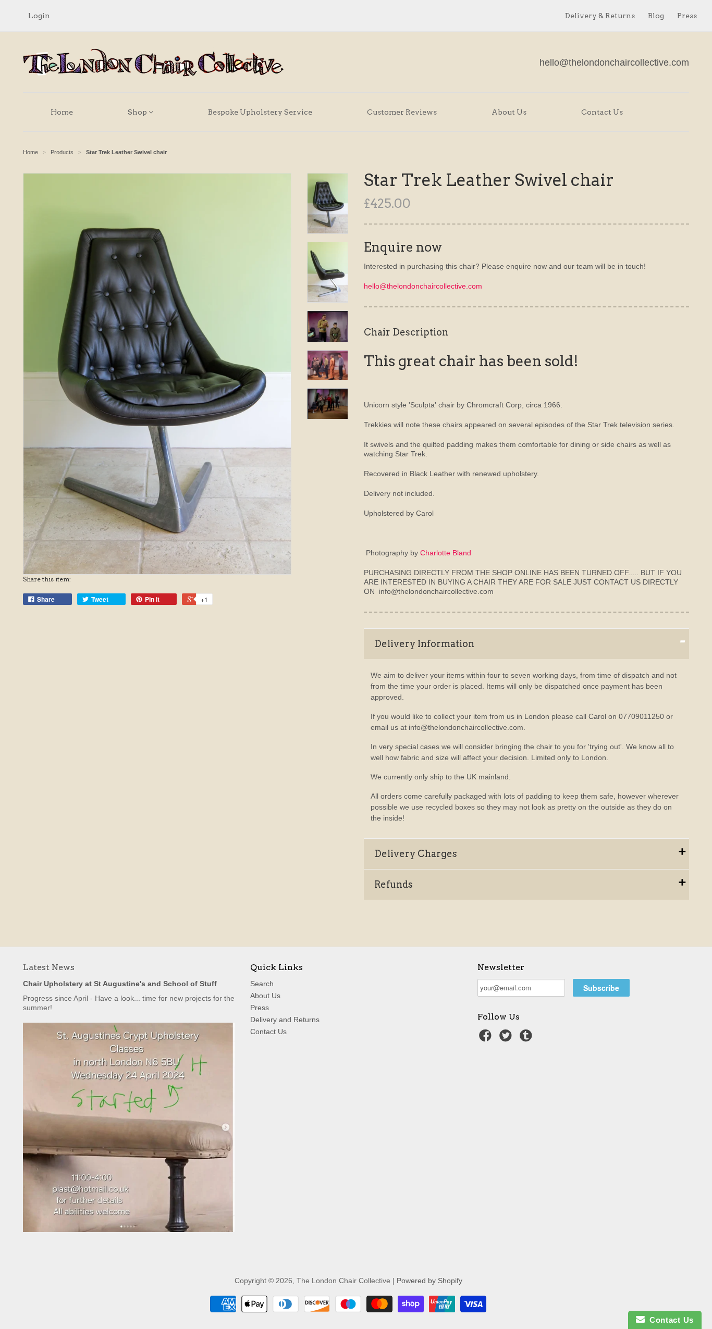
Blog (656, 15)
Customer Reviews (402, 112)
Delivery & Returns (600, 15)
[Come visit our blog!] (527, 1038)
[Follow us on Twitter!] (507, 1038)
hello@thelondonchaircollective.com (614, 62)
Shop (138, 112)
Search (262, 983)
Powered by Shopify (429, 1280)
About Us (509, 112)
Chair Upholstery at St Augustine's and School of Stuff (120, 983)
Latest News (49, 967)
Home (62, 112)
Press (687, 15)
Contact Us (602, 112)
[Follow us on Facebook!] (487, 1038)
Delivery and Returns (285, 1019)
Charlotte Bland (445, 553)
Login (39, 15)
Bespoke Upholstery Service (260, 112)
